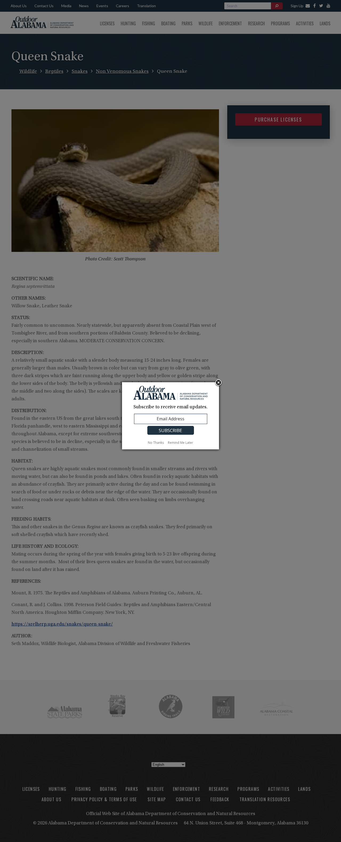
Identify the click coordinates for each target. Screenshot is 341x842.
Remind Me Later (180, 442)
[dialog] (170, 415)
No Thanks (156, 442)
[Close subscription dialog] (218, 383)
